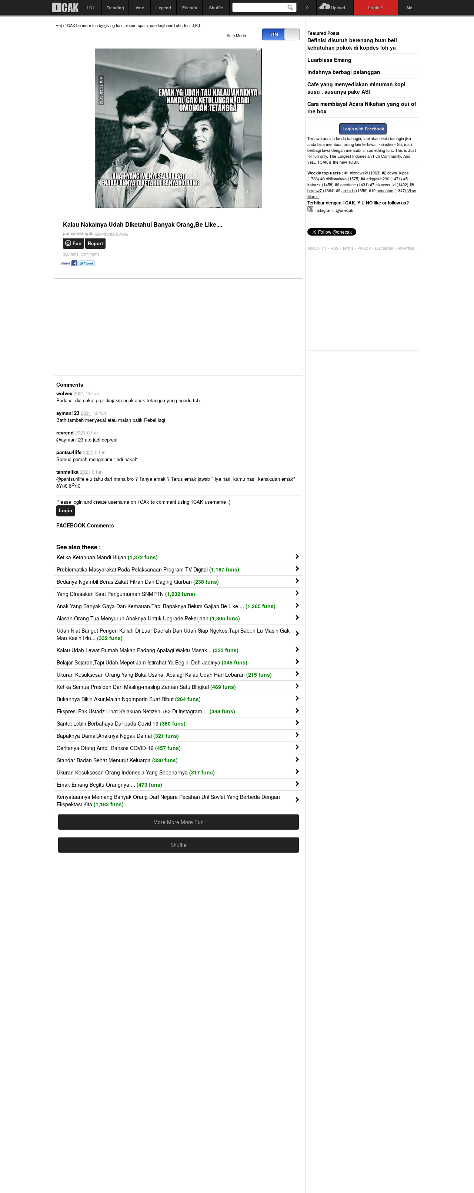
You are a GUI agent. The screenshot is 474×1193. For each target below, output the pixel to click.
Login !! (376, 7)
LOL (91, 7)
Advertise (405, 248)
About (312, 248)
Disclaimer (385, 248)
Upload (338, 7)
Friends (189, 7)
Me (409, 7)
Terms (348, 248)
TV (324, 248)
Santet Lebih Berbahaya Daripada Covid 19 (121, 723)
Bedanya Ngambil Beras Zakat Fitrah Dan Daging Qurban (138, 581)
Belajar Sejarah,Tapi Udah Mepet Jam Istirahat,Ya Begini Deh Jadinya (152, 662)
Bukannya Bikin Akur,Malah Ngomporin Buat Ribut (129, 699)
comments (81, 254)
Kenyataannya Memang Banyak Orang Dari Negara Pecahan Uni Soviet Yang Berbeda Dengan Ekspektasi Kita (168, 800)
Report (95, 243)
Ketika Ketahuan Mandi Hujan (107, 557)
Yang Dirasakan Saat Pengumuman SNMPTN (126, 593)
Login (65, 510)
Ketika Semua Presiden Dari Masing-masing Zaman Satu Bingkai (146, 686)
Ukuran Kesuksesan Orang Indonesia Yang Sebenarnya (136, 772)
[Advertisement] (111, 326)
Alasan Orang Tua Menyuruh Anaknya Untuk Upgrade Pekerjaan (148, 618)
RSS (334, 248)
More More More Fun (178, 822)
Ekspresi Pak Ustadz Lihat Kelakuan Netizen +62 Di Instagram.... (146, 711)
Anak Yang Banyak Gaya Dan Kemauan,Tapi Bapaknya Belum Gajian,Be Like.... (166, 606)
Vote (140, 7)
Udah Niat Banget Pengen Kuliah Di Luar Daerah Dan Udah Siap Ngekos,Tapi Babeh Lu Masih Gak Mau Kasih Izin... (173, 634)
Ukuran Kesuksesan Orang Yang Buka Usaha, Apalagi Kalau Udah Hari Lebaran (164, 674)
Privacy (364, 248)
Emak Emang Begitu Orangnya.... (109, 784)
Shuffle (216, 7)
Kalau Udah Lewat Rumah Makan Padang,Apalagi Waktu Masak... (147, 650)
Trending (115, 7)
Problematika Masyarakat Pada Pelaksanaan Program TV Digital (148, 569)
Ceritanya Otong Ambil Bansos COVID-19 (119, 748)
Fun (77, 243)
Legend (163, 7)
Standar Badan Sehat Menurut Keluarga (117, 760)
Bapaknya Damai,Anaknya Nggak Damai (118, 735)
